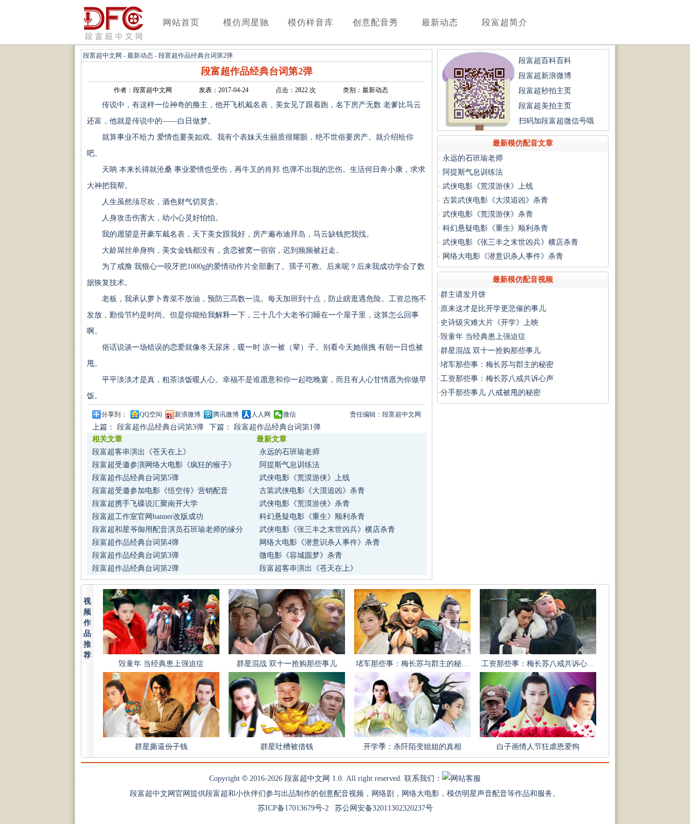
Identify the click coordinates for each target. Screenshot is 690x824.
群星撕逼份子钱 (161, 747)
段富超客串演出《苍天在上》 (141, 452)
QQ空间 (151, 414)
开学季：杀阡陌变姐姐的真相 (412, 747)
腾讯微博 (226, 414)
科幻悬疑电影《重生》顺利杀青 (312, 517)
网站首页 (181, 22)
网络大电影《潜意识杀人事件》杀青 (319, 542)
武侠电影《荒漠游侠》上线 (304, 478)
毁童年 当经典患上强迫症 (161, 664)
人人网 (261, 414)
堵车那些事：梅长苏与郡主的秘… (412, 664)
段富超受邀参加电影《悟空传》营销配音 (160, 491)
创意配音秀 (375, 22)
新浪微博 (188, 414)
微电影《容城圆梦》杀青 (300, 555)
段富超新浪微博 (545, 76)
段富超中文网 (102, 55)
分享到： (114, 414)
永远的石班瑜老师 (289, 452)
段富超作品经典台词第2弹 (135, 568)
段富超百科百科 (545, 61)
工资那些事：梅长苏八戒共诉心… (538, 664)
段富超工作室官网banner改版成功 (147, 517)
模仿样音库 (311, 22)
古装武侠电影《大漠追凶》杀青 (312, 491)
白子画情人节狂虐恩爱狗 (537, 747)
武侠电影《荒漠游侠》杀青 (304, 504)
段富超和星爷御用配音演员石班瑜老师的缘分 (167, 529)
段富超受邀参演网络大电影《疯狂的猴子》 (164, 465)
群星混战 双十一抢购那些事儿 (287, 664)
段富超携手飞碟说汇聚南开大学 (145, 504)
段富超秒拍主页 (545, 91)
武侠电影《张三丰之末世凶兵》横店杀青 (327, 529)
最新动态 (440, 22)
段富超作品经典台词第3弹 (135, 555)
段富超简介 (505, 22)
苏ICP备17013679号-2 (293, 808)
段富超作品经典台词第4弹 (135, 542)
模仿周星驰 (246, 22)
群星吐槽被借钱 (286, 747)
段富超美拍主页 (545, 106)
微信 (289, 414)
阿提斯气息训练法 (289, 465)
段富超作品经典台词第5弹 (135, 478)
